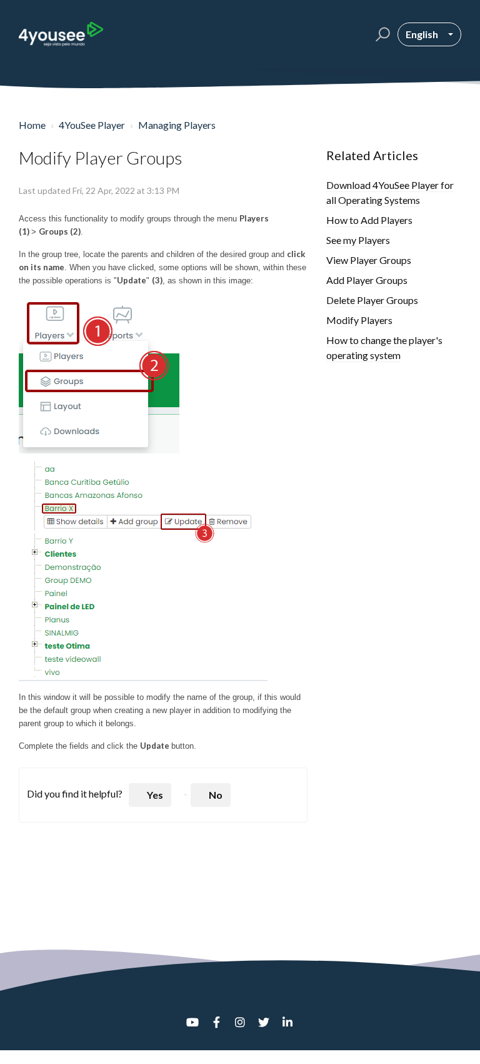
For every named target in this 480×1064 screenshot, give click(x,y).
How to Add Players (369, 220)
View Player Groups (368, 260)
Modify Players (359, 320)
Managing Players (177, 125)
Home (32, 125)
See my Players (358, 240)
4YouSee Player (92, 125)
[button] (381, 34)
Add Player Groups (367, 280)
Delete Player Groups (372, 300)
